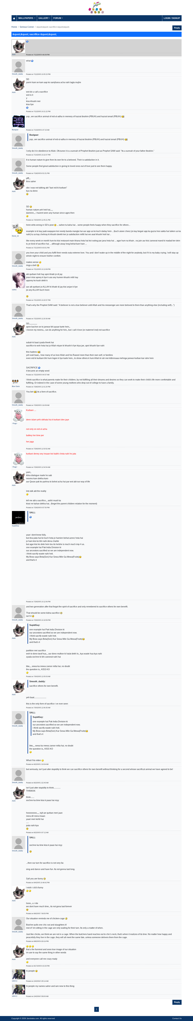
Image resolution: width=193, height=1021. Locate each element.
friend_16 (15, 236)
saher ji (14, 981)
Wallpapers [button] (26, 18)
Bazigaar (15, 130)
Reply (177, 28)
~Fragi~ (14, 423)
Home (14, 27)
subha (14, 290)
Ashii (13, 54)
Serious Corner (27, 27)
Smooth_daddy (17, 74)
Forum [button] (57, 18)
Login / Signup (172, 18)
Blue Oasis (16, 386)
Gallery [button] (43, 18)
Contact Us (177, 1018)
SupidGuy (15, 526)
